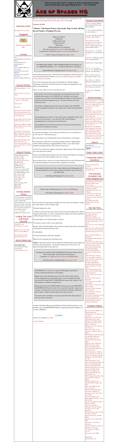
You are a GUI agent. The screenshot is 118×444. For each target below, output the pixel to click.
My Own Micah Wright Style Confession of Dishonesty (93, 390)
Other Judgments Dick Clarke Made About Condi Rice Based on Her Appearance (94, 271)
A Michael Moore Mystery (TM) (94, 412)
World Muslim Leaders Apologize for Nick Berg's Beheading (95, 335)
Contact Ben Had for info (21, 250)
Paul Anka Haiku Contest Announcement (92, 184)
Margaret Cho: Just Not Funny (94, 317)
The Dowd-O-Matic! (91, 414)
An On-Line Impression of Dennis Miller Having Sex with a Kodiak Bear (94, 398)
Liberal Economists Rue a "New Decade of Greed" (94, 349)
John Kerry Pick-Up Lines (92, 297)
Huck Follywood (90, 51)
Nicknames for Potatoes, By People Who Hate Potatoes (94, 218)
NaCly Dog (89, 57)
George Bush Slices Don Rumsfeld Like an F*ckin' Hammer (92, 202)
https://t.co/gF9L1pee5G (52, 256)
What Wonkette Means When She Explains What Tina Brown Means (94, 377)
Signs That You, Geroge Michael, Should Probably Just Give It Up (94, 230)
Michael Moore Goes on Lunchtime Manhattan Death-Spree (93, 339)
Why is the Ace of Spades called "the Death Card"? (94, 169)
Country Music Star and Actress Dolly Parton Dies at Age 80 (23, 120)
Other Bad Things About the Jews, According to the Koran (93, 256)
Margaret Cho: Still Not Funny (94, 321)
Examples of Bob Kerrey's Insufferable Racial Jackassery (93, 263)
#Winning (57, 51)
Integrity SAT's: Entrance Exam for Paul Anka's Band (94, 187)
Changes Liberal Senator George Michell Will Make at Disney (94, 299)
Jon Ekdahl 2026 (19, 157)
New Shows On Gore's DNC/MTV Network (91, 215)
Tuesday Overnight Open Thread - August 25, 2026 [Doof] (23, 99)
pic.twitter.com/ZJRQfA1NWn (68, 256)
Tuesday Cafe (18, 103)
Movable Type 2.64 (91, 439)
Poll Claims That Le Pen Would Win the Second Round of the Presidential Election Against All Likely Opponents (23, 113)
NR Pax (88, 75)
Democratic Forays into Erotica (94, 212)
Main (45, 20)
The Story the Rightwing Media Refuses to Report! (94, 402)
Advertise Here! (23, 26)
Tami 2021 (17, 181)
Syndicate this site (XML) (92, 433)
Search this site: (90, 145)
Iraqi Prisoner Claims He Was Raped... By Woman (93, 323)
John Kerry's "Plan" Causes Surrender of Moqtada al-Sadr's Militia (94, 331)
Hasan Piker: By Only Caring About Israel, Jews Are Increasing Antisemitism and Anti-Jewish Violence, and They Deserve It (23, 143)
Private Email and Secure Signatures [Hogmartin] (21, 235)
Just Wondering (90, 90)
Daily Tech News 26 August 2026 (95, 102)
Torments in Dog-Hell (91, 302)
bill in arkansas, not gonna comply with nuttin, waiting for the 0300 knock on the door (94, 42)
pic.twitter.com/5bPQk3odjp (69, 189)
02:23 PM (50, 318)
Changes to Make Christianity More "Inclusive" (93, 289)
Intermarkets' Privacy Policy (21, 30)
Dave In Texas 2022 (20, 174)
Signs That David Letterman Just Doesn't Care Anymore (94, 259)
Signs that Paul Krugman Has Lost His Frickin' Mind (93, 247)
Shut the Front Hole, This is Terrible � (60, 20)
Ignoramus (88, 35)
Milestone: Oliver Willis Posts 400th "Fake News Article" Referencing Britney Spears (93, 344)
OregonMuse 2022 (20, 177)
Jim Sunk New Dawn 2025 (22, 160)
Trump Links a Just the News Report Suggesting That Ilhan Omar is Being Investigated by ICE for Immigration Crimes (23, 133)
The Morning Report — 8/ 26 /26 (94, 100)
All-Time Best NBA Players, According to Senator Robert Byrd (93, 252)
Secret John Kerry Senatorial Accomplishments (93, 292)
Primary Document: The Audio (94, 181)
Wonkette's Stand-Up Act (92, 381)
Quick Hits (17, 107)
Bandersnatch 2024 (20, 164)
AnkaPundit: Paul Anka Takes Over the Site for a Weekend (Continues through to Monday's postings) (94, 196)
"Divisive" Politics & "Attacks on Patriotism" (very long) (94, 426)
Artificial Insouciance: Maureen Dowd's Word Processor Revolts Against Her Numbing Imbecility (94, 353)
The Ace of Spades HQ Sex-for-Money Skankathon (94, 311)
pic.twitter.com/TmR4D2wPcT (69, 51)
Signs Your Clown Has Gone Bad (94, 228)
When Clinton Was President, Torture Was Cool (93, 373)
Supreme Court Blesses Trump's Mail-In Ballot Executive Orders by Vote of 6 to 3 (23, 126)
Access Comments (38, 321)
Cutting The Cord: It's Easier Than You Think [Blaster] (22, 230)
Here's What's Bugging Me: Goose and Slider (93, 387)
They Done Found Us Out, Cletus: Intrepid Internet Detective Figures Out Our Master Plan (95, 362)
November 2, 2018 (68, 55)
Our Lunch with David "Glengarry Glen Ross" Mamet (94, 406)
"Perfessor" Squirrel (91, 23)
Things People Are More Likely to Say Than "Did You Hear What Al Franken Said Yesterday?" (94, 243)
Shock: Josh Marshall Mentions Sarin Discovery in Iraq (94, 366)
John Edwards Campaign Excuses (94, 295)
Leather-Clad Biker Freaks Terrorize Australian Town (93, 370)
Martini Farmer (90, 63)
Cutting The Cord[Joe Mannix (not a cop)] (21, 225)
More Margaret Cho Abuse (93, 319)
